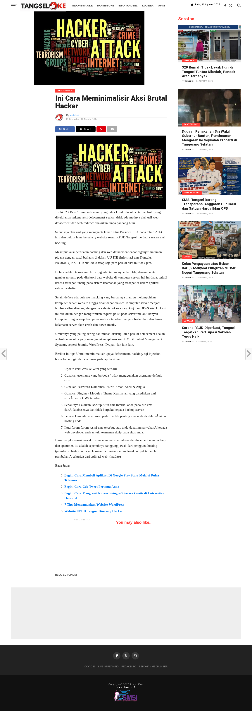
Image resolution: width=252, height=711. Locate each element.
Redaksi (189, 81)
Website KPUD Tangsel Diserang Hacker (93, 511)
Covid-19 (89, 666)
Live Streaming (108, 666)
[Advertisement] (83, 546)
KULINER (147, 5)
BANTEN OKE (105, 5)
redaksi (74, 115)
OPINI (161, 5)
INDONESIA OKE (82, 5)
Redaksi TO (128, 666)
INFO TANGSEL (128, 5)
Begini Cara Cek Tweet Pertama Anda (91, 486)
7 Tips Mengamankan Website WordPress (94, 504)
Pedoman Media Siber (153, 666)
